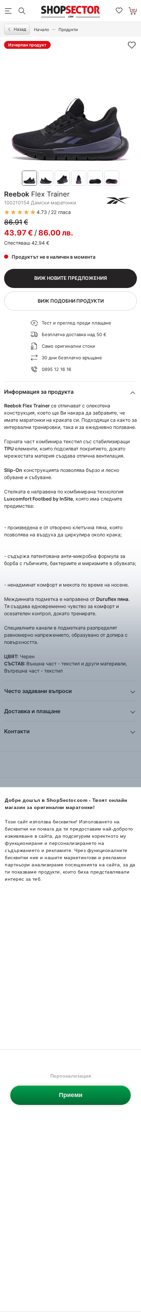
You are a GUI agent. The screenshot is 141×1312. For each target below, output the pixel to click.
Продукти (68, 29)
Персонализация (70, 1076)
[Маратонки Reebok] (118, 200)
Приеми (70, 1095)
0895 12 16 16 (56, 369)
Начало (41, 29)
